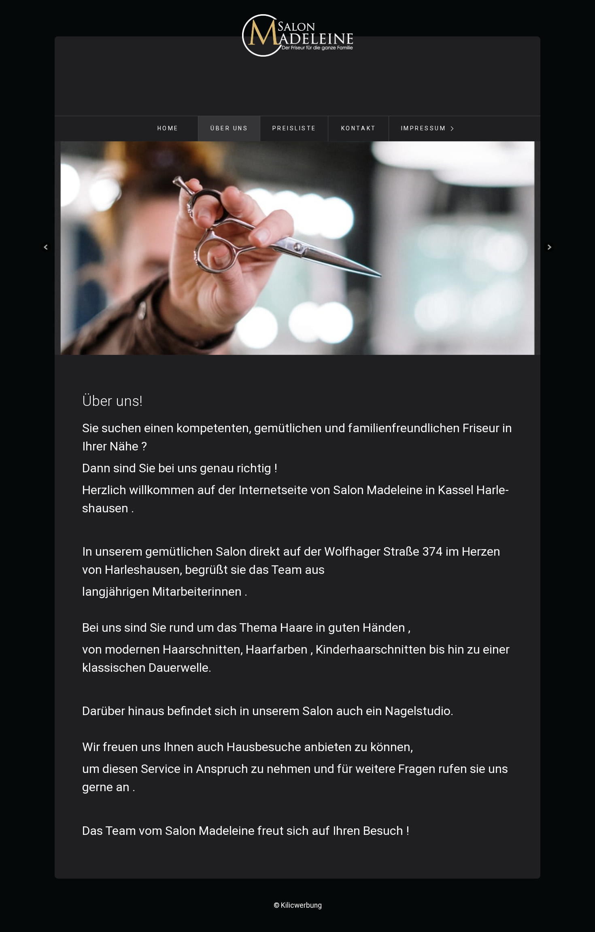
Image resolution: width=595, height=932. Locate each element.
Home (168, 128)
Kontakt (358, 128)
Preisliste (294, 128)
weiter (548, 248)
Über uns (229, 128)
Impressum (423, 128)
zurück (46, 248)
